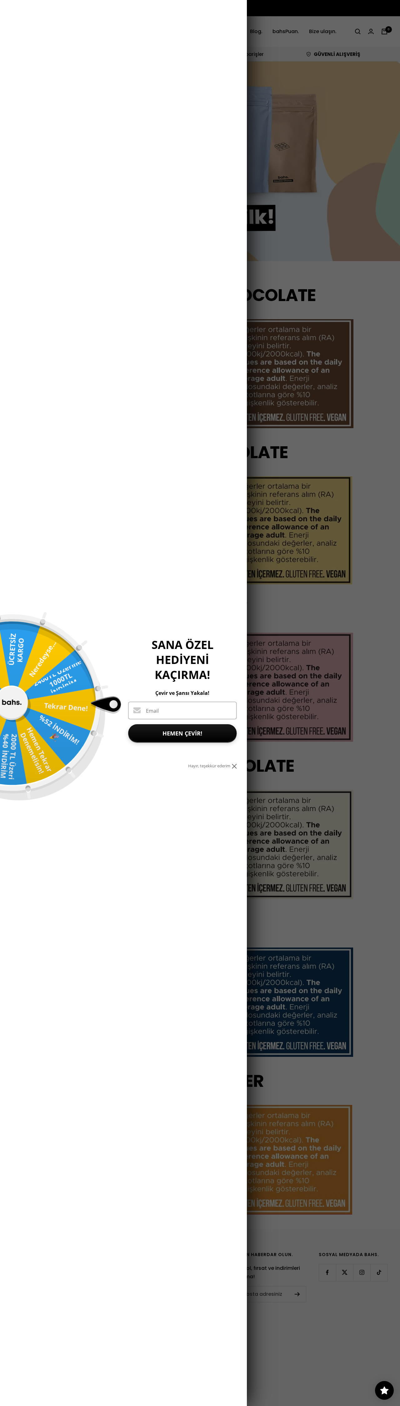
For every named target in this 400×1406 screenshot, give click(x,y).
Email (152, 710)
